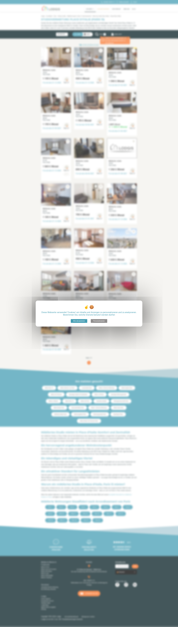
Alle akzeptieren (79, 321)
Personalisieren (99, 321)
